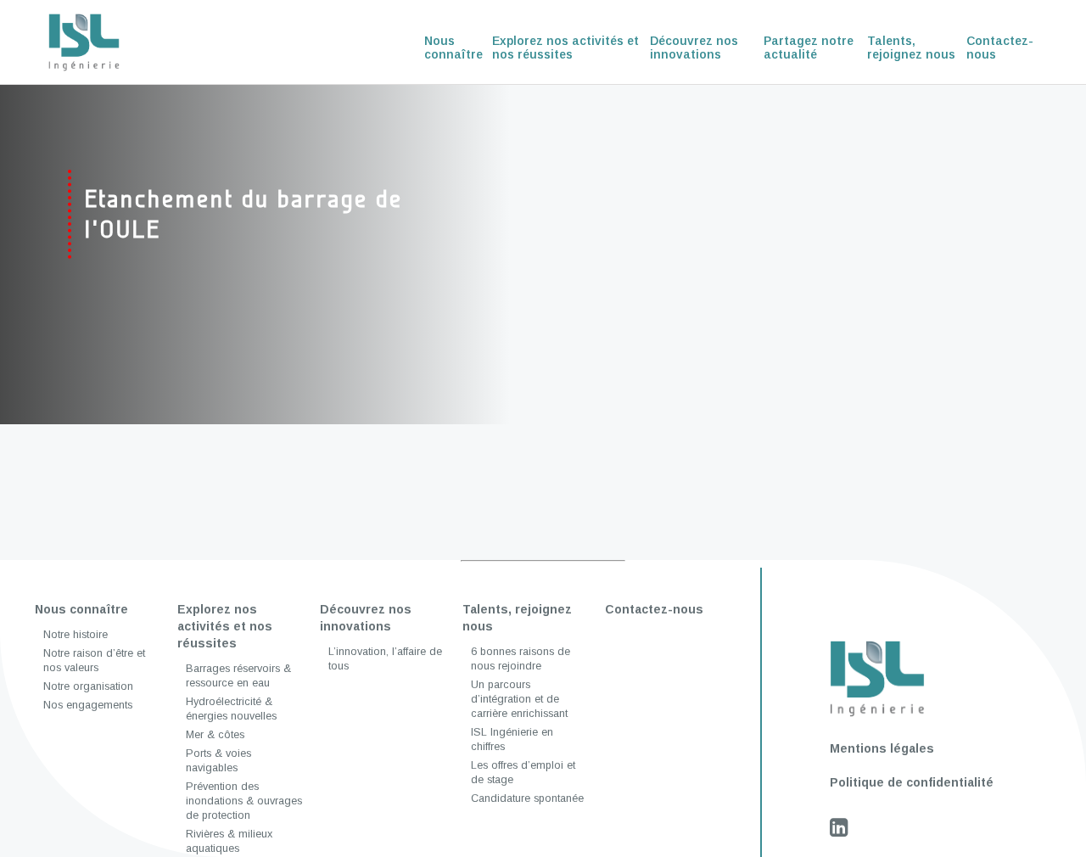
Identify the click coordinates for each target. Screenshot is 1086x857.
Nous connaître (453, 47)
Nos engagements (87, 705)
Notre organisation (88, 686)
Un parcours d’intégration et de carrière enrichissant (519, 699)
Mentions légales (882, 748)
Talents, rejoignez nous (911, 47)
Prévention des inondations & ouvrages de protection (244, 801)
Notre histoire (75, 635)
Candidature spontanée (527, 798)
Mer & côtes (215, 735)
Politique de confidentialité (912, 782)
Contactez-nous (999, 47)
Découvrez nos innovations (694, 47)
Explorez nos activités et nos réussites (565, 47)
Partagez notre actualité (809, 47)
